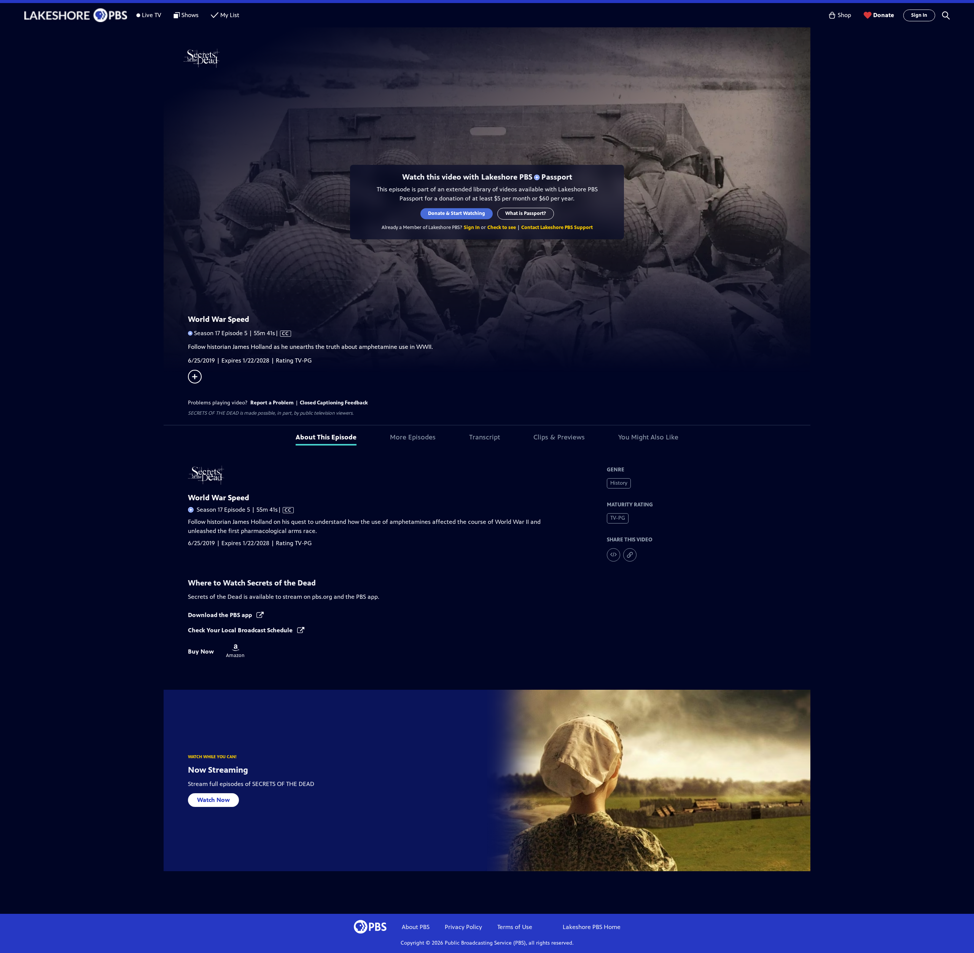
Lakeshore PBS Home (592, 927)
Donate (883, 15)
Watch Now (213, 799)
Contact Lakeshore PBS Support (557, 227)
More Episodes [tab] (413, 437)
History (618, 483)
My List (229, 15)
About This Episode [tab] (326, 437)
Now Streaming (218, 770)
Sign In (919, 15)
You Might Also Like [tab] (648, 437)
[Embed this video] (613, 555)
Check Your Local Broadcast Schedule (241, 630)
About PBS (416, 927)
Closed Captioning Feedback (334, 402)
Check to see (501, 227)
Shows (190, 15)
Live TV (151, 15)
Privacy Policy (463, 927)
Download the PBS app (220, 615)
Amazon (235, 651)
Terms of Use (514, 927)
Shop (844, 15)
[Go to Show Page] (496, 58)
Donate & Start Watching (456, 213)
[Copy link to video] (630, 555)
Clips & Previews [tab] (559, 437)
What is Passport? (525, 213)
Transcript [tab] (484, 437)
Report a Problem (272, 402)
